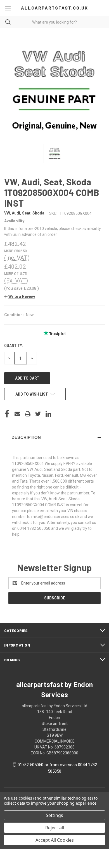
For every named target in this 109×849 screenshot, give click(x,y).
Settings (54, 815)
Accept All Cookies (54, 840)
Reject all (54, 828)
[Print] (27, 414)
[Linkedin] (48, 414)
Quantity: (13, 345)
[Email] (17, 414)
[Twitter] (38, 414)
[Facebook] (7, 414)
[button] (19, 296)
